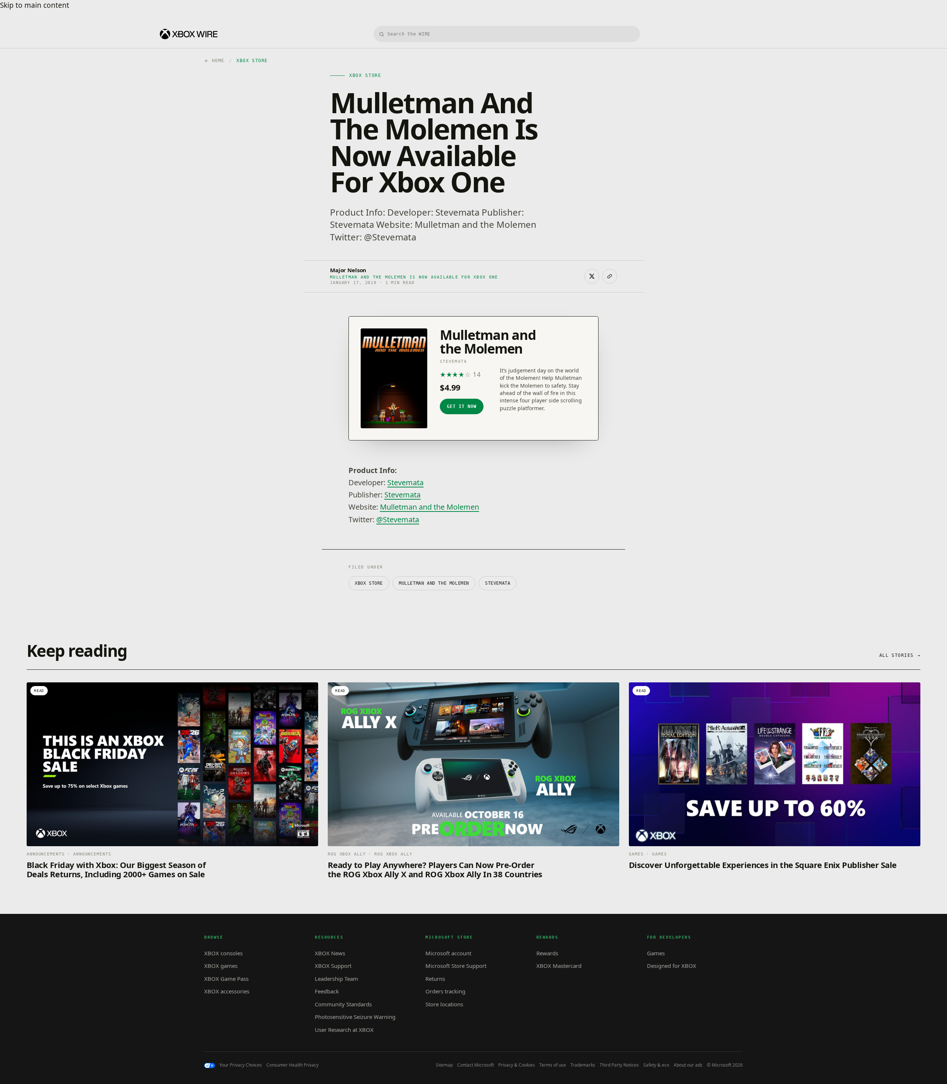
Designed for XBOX (671, 965)
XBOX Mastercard (559, 965)
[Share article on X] (591, 276)
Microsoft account (448, 953)
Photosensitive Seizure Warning (355, 1016)
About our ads (688, 1065)
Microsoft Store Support (455, 965)
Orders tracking (445, 991)
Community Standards (343, 1004)
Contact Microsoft (475, 1065)
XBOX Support (333, 965)
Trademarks (582, 1065)
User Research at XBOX (344, 1029)
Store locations (444, 1004)
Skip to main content (34, 5)
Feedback (327, 991)
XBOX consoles (223, 953)
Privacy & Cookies (516, 1065)
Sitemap (444, 1065)
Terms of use (552, 1065)
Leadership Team (336, 978)
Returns (435, 978)
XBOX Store (369, 583)
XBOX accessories (226, 991)
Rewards (547, 953)
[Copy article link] (609, 276)
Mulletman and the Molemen (429, 507)
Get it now (461, 406)
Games (656, 953)
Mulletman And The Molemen (434, 583)
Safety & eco (656, 1065)
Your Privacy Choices (240, 1065)
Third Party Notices (619, 1065)
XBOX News (330, 953)
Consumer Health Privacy (292, 1065)
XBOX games (220, 965)
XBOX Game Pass (226, 978)
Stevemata (405, 482)
